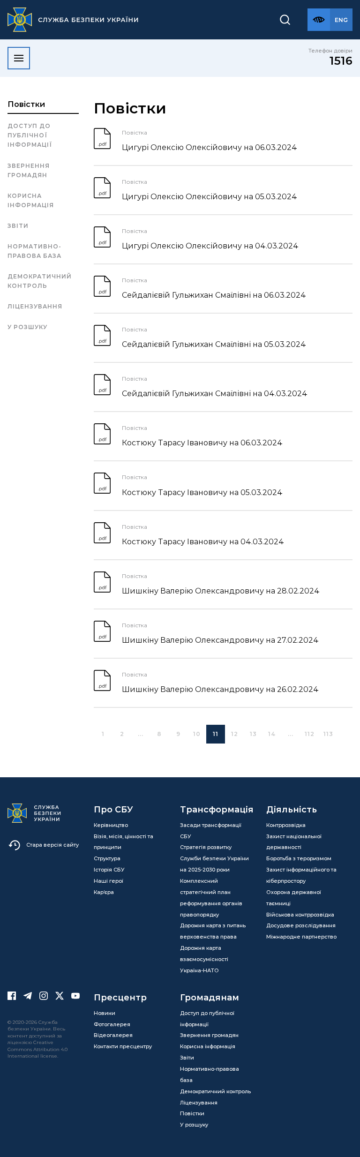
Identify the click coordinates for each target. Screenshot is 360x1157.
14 (272, 733)
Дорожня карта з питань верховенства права (213, 931)
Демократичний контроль (40, 281)
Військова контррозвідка (300, 914)
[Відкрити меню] (19, 58)
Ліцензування (35, 306)
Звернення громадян (29, 170)
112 (310, 733)
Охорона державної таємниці (293, 898)
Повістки (26, 104)
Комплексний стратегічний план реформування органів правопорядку (211, 898)
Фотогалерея (112, 1024)
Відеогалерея (113, 1035)
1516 (341, 61)
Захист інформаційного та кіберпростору (301, 875)
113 (328, 733)
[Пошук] (285, 19)
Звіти (18, 225)
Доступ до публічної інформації (30, 135)
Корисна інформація (31, 200)
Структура (107, 858)
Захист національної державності (294, 842)
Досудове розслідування (301, 925)
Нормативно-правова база (34, 251)
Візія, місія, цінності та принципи (123, 842)
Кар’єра (104, 892)
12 (234, 733)
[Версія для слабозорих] (319, 19)
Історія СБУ (109, 869)
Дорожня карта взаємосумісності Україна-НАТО (204, 959)
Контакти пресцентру (123, 1046)
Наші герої (108, 881)
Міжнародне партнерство (301, 936)
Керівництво (111, 825)
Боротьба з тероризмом (298, 858)
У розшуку (27, 327)
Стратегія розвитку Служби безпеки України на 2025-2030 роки (214, 858)
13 (253, 733)
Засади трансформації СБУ (210, 831)
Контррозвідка (286, 825)
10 (197, 733)
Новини (104, 1013)
